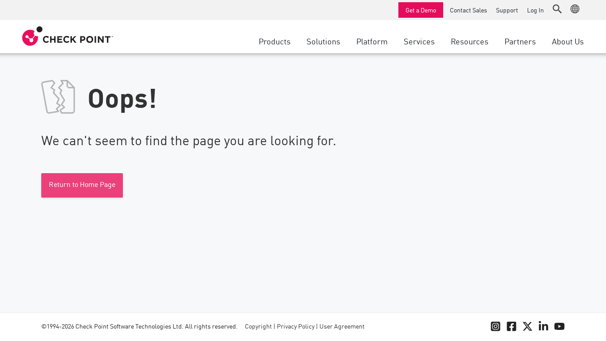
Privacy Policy (296, 327)
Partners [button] (520, 41)
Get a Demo (420, 9)
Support (507, 9)
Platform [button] (372, 41)
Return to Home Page (82, 185)
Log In (535, 9)
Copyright (258, 327)
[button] (557, 8)
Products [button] (275, 41)
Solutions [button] (323, 41)
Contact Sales (468, 9)
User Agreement (342, 327)
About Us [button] (568, 41)
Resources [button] (469, 41)
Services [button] (419, 41)
